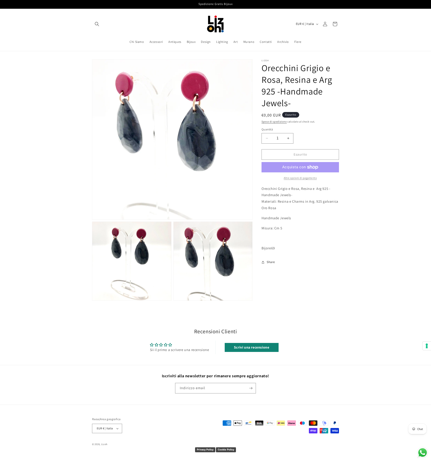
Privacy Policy (205, 449)
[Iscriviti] (251, 388)
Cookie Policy (226, 449)
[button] (97, 24)
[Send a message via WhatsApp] (422, 452)
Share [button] (271, 262)
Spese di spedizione (274, 121)
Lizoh (104, 444)
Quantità (267, 129)
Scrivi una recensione (251, 347)
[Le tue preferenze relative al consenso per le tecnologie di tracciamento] (426, 346)
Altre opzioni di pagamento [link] (300, 178)
